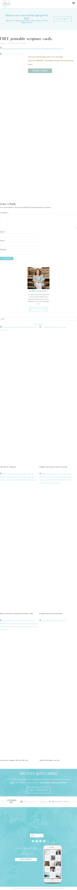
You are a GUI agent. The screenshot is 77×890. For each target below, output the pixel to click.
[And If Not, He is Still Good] (18, 330)
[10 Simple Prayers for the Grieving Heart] (58, 483)
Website (3, 249)
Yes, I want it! (62, 19)
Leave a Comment (21, 43)
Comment (4, 213)
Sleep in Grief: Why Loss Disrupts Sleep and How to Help (16, 613)
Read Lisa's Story (38, 309)
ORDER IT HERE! (40, 70)
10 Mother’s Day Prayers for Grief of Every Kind (53, 467)
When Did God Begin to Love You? (49, 760)
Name (3, 232)
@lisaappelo (26, 859)
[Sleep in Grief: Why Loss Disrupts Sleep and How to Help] (18, 480)
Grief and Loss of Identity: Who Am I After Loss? (14, 760)
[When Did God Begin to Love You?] (58, 621)
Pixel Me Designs (58, 888)
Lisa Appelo (6, 1)
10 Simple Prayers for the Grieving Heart (51, 613)
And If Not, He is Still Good (8, 467)
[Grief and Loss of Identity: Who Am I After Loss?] (18, 629)
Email (2, 241)
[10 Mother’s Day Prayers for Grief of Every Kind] (58, 327)
